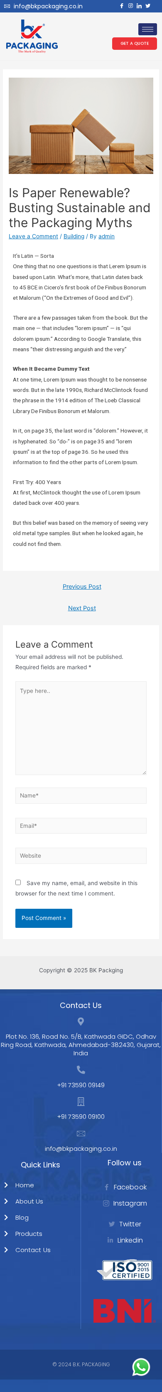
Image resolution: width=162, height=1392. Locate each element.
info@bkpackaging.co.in (48, 6)
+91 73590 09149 (81, 1085)
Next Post (82, 608)
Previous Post (82, 586)
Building (74, 236)
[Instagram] (128, 6)
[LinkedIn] (137, 6)
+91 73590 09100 (81, 1116)
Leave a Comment (33, 236)
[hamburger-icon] (147, 29)
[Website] (81, 857)
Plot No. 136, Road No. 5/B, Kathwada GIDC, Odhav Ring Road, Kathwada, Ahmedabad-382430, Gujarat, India (81, 1044)
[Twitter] (146, 6)
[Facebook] (119, 6)
